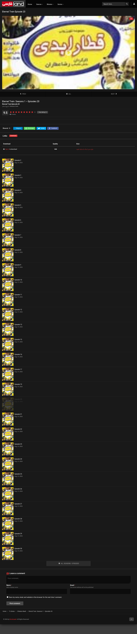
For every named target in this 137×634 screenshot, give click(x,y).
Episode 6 (18, 220)
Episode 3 (18, 175)
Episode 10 (18, 280)
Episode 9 (18, 265)
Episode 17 (18, 369)
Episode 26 (18, 489)
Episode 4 (18, 190)
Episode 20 (18, 399)
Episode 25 (18, 474)
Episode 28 (18, 519)
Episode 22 (18, 429)
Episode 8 (18, 250)
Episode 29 (18, 534)
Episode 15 (18, 340)
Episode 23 (18, 444)
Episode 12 (18, 310)
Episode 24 (18, 459)
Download (13, 136)
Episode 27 (18, 504)
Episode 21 (18, 414)
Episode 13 (18, 325)
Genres (38, 4)
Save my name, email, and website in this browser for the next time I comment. (35, 597)
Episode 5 (18, 205)
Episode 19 (18, 384)
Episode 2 (18, 160)
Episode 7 (18, 235)
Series (60, 4)
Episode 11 (18, 295)
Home (30, 4)
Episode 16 (18, 355)
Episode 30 (18, 549)
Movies (49, 4)
